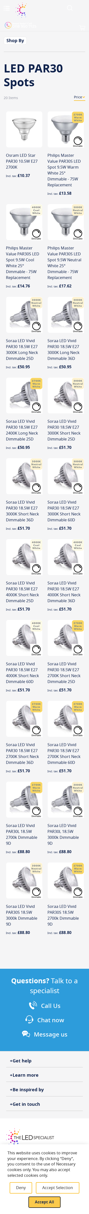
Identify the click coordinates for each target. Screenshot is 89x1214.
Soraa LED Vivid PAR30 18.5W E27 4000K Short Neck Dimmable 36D (64, 592)
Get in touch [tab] (26, 1104)
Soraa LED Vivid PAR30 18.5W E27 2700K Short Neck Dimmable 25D (64, 673)
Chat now (50, 1020)
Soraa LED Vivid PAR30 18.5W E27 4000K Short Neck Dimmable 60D (22, 673)
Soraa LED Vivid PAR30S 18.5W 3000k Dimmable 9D (21, 915)
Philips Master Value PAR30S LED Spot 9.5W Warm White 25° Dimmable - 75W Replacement (64, 170)
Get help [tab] (22, 1061)
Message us (50, 1034)
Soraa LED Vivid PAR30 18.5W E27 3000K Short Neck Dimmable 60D (64, 511)
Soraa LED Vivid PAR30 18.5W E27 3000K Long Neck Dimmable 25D (22, 350)
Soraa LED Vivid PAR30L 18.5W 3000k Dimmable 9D (63, 834)
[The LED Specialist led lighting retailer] (35, 10)
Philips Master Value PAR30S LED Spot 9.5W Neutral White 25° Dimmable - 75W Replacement (64, 263)
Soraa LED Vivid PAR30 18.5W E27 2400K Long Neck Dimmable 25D (22, 430)
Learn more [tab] (26, 1075)
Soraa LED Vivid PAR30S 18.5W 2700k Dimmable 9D (63, 915)
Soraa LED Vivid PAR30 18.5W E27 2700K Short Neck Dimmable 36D (22, 754)
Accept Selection (57, 1188)
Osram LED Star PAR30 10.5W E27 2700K (22, 161)
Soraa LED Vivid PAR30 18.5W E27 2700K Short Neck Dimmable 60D (64, 754)
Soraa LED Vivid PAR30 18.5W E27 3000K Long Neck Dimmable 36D (63, 350)
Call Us (51, 1006)
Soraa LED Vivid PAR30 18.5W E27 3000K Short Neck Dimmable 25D (64, 430)
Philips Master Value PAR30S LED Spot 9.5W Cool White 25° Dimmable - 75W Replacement (22, 263)
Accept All (44, 1202)
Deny (21, 1188)
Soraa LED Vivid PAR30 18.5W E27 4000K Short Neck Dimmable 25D (22, 592)
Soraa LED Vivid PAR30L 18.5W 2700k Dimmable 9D (21, 834)
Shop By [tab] (15, 40)
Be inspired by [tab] (28, 1090)
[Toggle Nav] (7, 8)
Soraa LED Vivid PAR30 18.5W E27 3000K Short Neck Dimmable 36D (22, 511)
